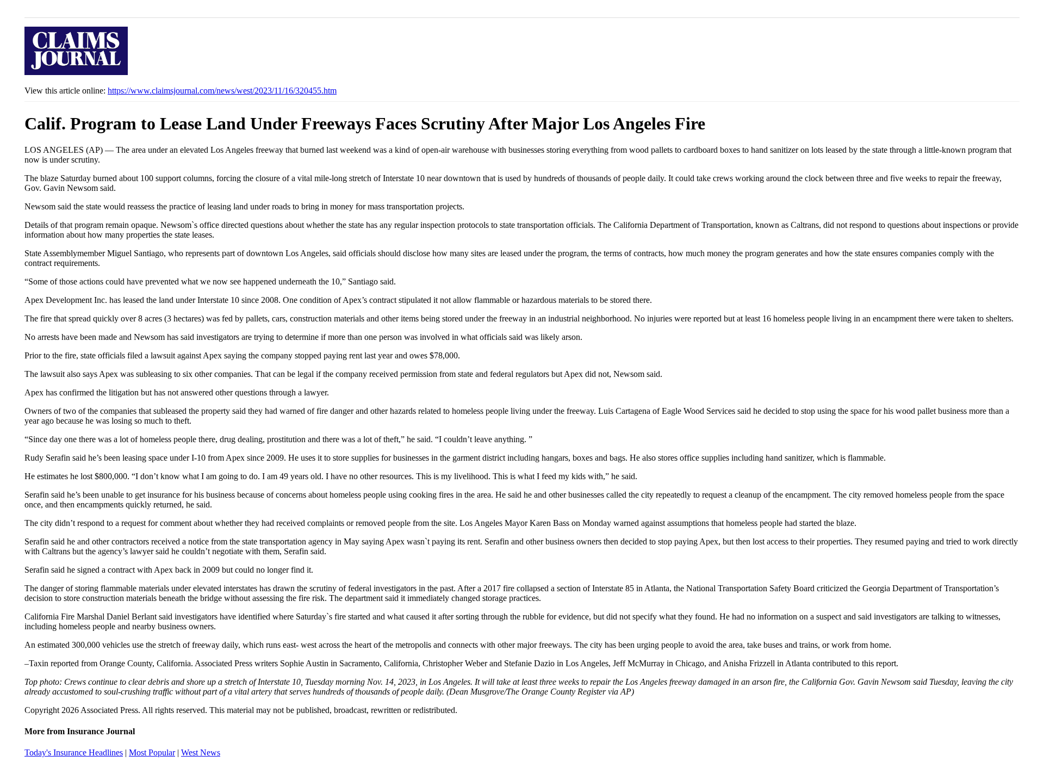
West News (200, 752)
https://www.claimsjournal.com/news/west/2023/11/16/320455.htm (222, 90)
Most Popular (152, 752)
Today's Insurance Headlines (73, 752)
